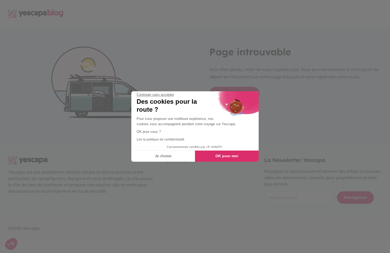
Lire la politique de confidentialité (160, 139)
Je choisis (163, 156)
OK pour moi (226, 156)
